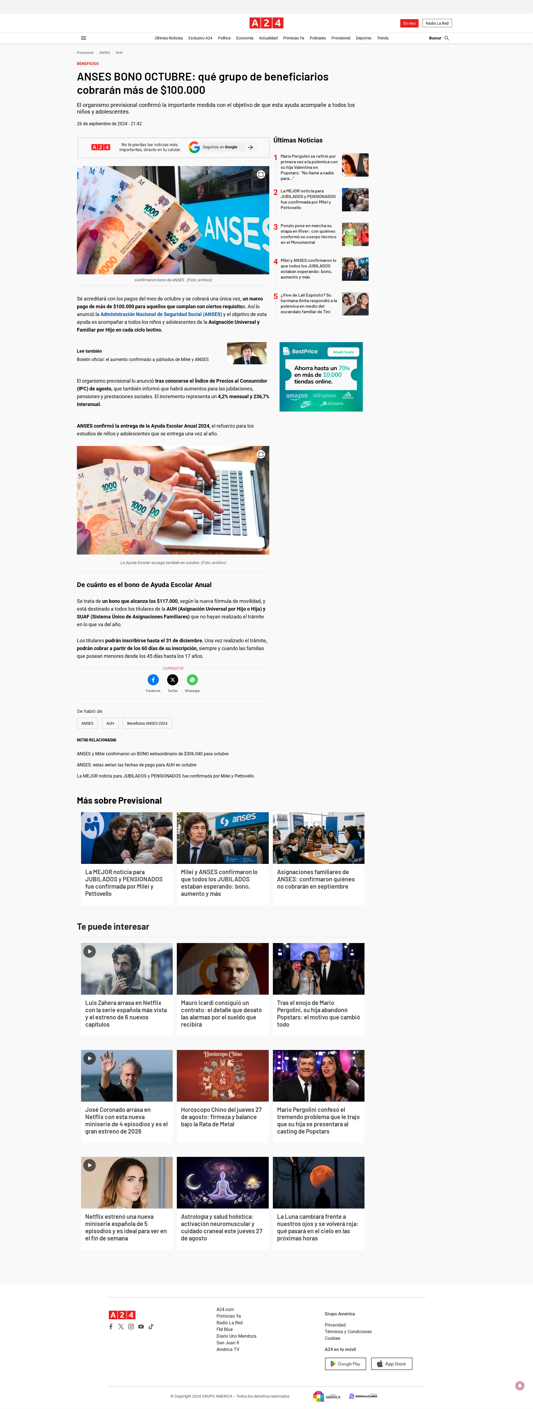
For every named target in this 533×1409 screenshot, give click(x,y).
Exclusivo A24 (200, 38)
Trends (383, 38)
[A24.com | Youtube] (141, 1326)
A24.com (225, 1309)
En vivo (409, 23)
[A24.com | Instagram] (131, 1326)
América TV (228, 1349)
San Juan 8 (228, 1342)
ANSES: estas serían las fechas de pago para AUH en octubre (136, 765)
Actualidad (268, 38)
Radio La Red (437, 23)
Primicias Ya (293, 38)
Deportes (363, 38)
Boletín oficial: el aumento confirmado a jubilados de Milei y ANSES (143, 359)
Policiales (318, 38)
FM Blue (225, 1329)
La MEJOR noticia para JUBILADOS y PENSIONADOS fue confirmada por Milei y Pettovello (165, 776)
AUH (119, 53)
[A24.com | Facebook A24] (111, 1326)
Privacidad (335, 1325)
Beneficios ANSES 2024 (147, 723)
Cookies (332, 1338)
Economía (244, 38)
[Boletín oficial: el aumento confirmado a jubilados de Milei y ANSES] (246, 353)
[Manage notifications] (520, 1385)
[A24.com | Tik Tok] (151, 1326)
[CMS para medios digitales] (359, 1396)
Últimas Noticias (169, 38)
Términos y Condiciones (348, 1331)
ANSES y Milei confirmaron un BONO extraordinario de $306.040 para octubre (152, 753)
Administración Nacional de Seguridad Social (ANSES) (161, 314)
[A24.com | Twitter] (121, 1326)
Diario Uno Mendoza (237, 1336)
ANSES (104, 53)
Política (224, 38)
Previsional (340, 38)
